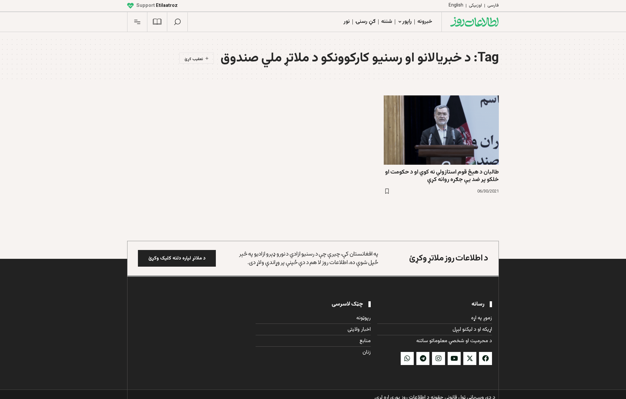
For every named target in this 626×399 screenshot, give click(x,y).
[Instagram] (438, 358)
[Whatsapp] (407, 358)
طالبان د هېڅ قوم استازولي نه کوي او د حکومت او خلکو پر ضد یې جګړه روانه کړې (442, 176)
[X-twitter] (469, 358)
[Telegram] (422, 358)
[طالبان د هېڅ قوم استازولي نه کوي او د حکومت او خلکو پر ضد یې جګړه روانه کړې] (441, 130)
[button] (177, 21)
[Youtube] (454, 358)
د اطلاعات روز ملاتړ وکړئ (448, 258)
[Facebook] (485, 358)
